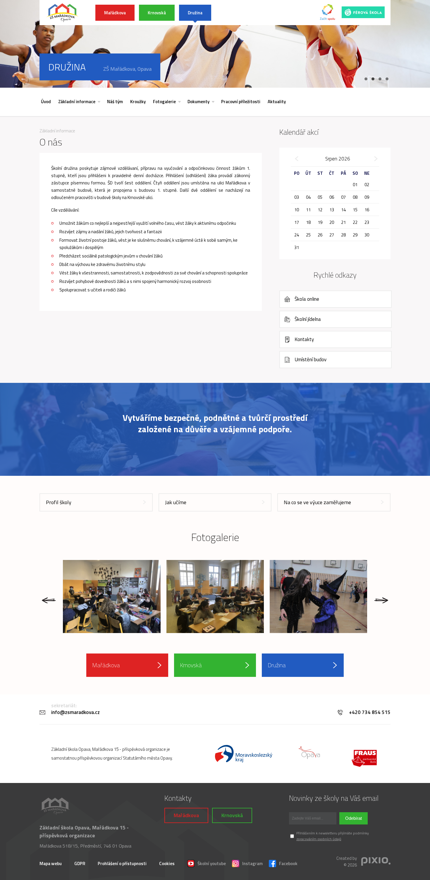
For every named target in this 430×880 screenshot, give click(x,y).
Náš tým (115, 101)
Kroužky (138, 101)
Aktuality (277, 101)
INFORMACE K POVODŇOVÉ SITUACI (259, 12)
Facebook (288, 863)
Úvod (46, 101)
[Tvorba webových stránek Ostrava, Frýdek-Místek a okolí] (376, 861)
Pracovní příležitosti (240, 101)
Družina (195, 12)
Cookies (167, 863)
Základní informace (76, 101)
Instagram (252, 863)
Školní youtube (211, 863)
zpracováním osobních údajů (318, 839)
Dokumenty (198, 101)
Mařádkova (115, 12)
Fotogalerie (164, 101)
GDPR (79, 863)
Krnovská (157, 12)
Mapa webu (50, 863)
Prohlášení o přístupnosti (122, 863)
